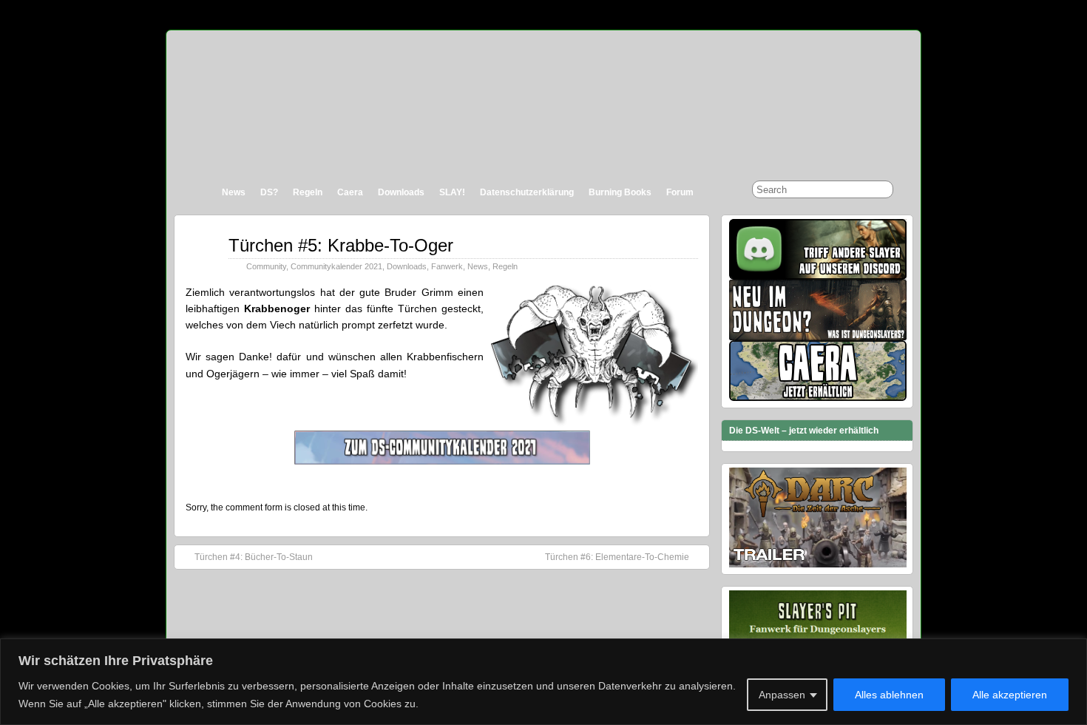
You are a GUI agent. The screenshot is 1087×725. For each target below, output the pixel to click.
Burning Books (620, 192)
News (233, 192)
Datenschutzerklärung (527, 192)
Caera (350, 192)
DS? (269, 192)
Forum (680, 192)
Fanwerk (447, 266)
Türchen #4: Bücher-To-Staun (253, 557)
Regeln (307, 192)
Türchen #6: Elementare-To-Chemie (617, 557)
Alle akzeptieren (1009, 695)
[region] (543, 681)
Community (266, 266)
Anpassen (782, 695)
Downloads (401, 192)
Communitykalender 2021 (336, 266)
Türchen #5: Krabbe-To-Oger (340, 245)
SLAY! (452, 192)
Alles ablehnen (889, 695)
